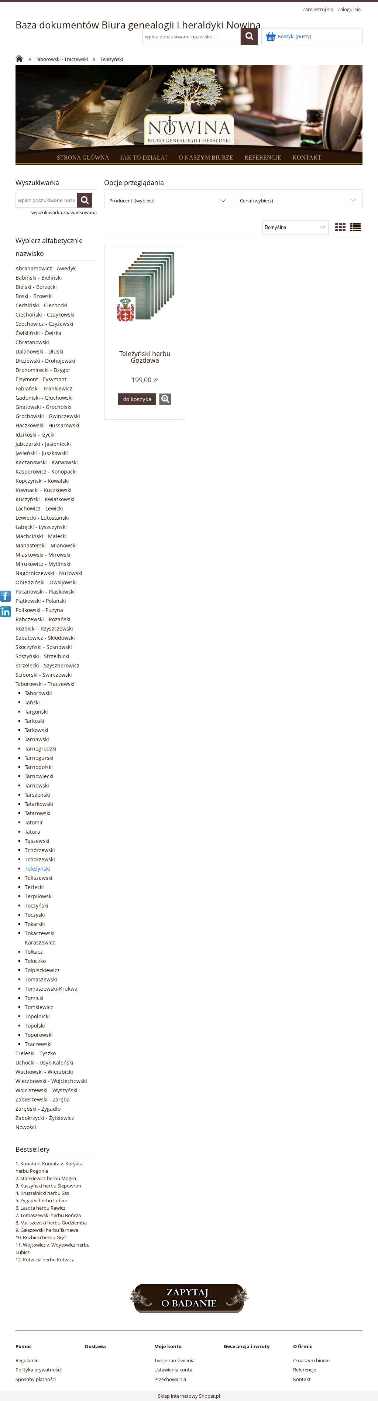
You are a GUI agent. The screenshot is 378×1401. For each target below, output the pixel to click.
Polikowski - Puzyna (39, 610)
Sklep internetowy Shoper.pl (189, 1396)
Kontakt (302, 1379)
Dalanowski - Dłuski (39, 351)
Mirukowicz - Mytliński (43, 563)
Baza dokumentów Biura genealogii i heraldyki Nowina (138, 24)
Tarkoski (34, 720)
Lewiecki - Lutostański (42, 517)
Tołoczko (35, 960)
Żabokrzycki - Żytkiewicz (45, 1117)
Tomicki (34, 997)
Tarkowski (36, 730)
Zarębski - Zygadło (38, 1108)
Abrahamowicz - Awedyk (46, 268)
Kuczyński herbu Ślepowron (50, 1185)
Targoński (36, 711)
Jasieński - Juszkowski (42, 453)
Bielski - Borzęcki (36, 286)
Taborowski (38, 693)
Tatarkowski (39, 803)
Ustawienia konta (173, 1369)
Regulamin (27, 1360)
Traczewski (38, 1044)
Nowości (26, 1127)
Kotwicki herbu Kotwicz (48, 1259)
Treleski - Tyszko (36, 1053)
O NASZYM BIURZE (206, 157)
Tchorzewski (40, 859)
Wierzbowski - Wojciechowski (51, 1080)
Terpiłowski (39, 896)
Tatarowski (38, 813)
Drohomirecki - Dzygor (43, 369)
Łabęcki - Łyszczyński (41, 526)
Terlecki (34, 887)
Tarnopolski (39, 766)
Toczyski (35, 914)
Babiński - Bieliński (39, 277)
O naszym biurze (311, 1360)
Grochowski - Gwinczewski (48, 416)
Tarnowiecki (39, 776)
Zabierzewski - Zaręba (43, 1099)
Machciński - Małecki (41, 536)
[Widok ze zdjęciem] (340, 227)
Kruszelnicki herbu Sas (44, 1193)
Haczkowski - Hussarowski (47, 425)
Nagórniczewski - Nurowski (49, 573)
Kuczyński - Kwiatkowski (45, 499)
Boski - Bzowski (34, 296)
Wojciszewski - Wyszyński (47, 1090)
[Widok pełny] (355, 227)
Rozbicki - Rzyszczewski (44, 628)
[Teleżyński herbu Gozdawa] (144, 297)
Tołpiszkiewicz (42, 970)
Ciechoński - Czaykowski (45, 314)
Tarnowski (37, 785)
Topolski (35, 1025)
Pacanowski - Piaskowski (45, 591)
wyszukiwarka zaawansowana (64, 212)
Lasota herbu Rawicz (42, 1207)
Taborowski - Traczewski (45, 683)
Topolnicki (37, 1016)
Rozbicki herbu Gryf (44, 1237)
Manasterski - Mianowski (46, 545)
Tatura (32, 831)
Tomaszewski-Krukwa (51, 988)
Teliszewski (38, 877)
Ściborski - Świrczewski (44, 674)
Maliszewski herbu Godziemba (53, 1222)
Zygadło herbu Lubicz (43, 1200)
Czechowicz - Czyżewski (44, 323)
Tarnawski (37, 739)
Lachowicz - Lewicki (39, 508)
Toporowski (39, 1034)
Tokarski (35, 923)
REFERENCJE (262, 157)
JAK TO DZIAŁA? (144, 157)
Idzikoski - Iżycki (35, 434)
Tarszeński (37, 794)
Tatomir (34, 822)
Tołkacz (34, 951)
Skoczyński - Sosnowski (44, 646)
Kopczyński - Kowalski (42, 480)
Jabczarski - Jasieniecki (43, 443)
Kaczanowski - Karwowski (47, 462)
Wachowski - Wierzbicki (44, 1071)
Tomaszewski (41, 979)
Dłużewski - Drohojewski (45, 360)
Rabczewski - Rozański (43, 619)
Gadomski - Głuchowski (44, 397)
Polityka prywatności (38, 1369)
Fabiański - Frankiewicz (44, 388)
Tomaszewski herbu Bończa (50, 1215)
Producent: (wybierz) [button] (132, 200)
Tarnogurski (39, 757)
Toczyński (36, 905)
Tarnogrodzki (40, 748)
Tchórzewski (40, 850)
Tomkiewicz (39, 1007)
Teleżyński (37, 868)
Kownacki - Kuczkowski (44, 489)
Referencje (304, 1369)
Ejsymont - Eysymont (41, 379)
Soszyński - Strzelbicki (42, 656)
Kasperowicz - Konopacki (46, 471)
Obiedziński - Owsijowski (46, 582)
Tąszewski (37, 840)
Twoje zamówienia (174, 1360)
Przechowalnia (170, 1379)
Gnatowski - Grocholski (44, 406)
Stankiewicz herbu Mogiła (48, 1178)
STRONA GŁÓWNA (83, 157)
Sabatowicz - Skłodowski (45, 637)
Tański (32, 702)
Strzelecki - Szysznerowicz (47, 665)
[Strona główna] (21, 59)
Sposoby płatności (36, 1379)
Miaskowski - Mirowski (43, 554)
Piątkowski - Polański (41, 600)
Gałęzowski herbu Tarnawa (49, 1230)
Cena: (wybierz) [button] (256, 200)
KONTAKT (307, 157)
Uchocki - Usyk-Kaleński (44, 1062)
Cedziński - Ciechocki (41, 305)
